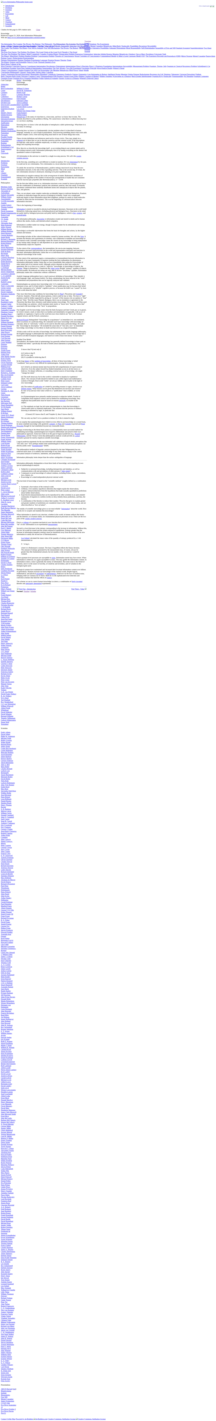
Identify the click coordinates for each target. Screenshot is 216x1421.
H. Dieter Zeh (6, 1371)
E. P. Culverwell (6, 856)
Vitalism (198, 74)
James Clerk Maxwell (8, 1112)
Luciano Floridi (6, 365)
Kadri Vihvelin (6, 688)
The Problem (14, 48)
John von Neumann (8, 1328)
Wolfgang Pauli (6, 1157)
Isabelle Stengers (7, 662)
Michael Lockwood (8, 496)
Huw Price (5, 583)
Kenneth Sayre (6, 621)
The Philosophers (59, 44)
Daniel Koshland (7, 1058)
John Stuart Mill (6, 536)
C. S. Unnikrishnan (8, 1308)
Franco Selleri (6, 1245)
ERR (2, 111)
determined (74, 162)
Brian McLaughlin (7, 524)
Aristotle (4, 209)
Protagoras (4, 587)
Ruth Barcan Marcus (8, 508)
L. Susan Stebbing (7, 660)
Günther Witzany (7, 1365)
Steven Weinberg (7, 1342)
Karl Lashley (5, 1072)
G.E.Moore (5, 540)
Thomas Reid (5, 601)
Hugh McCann (6, 518)
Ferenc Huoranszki (7, 437)
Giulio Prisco (5, 1187)
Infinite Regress (106, 54)
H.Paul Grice (5, 399)
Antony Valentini (7, 1312)
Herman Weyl (6, 1349)
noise (53, 558)
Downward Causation (9, 105)
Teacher (26, 591)
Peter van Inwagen (7, 682)
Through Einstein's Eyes (46, 62)
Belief (29, 54)
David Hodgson (6, 425)
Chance (8, 20)
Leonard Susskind (7, 1284)
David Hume (5, 435)
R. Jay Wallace (6, 696)
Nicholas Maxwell (7, 514)
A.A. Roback (5, 1207)
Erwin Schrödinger (7, 1237)
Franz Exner (5, 916)
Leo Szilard (5, 1286)
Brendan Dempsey (7, 324)
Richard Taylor (6, 674)
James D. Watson (7, 1336)
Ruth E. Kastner (6, 1041)
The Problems (81, 44)
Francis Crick (5, 854)
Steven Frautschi (7, 930)
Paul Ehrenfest (6, 904)
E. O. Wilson (5, 1363)
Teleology (167, 74)
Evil (38, 46)
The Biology (36, 44)
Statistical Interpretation (33, 68)
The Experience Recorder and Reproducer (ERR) (163, 56)
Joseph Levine (6, 482)
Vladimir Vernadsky (8, 1318)
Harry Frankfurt (6, 371)
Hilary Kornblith (7, 458)
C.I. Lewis (20, 109)
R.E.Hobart (5, 421)
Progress (51, 60)
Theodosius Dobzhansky (5, 889)
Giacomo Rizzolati (7, 1205)
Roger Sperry (5, 1270)
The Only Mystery (59, 68)
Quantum (8, 22)
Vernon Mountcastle (8, 1134)
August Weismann (7, 1344)
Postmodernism (6, 139)
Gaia (89, 74)
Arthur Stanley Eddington (6, 899)
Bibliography (14, 72)
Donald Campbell (7, 815)
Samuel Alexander (7, 195)
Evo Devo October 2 (8, 1409)
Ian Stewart (5, 1278)
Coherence (5, 97)
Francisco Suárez (7, 672)
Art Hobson (5, 1017)
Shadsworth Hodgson (8, 427)
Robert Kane (5, 445)
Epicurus (4, 348)
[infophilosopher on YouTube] (213, 6)
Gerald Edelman (6, 902)
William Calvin (6, 813)
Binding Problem (31, 56)
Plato (2, 577)
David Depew (6, 882)
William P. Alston (23, 88)
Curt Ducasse (5, 338)
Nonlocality (125, 46)
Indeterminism (71, 66)
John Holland (5, 1021)
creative (79, 213)
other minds (66, 471)
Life (6, 16)
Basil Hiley (5, 1015)
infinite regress (26, 389)
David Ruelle (5, 1219)
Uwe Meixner (6, 530)
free (74, 213)
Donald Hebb (6, 999)
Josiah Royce (5, 611)
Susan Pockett (6, 1175)
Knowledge (9, 14)
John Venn (4, 686)
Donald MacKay (7, 1100)
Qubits (41, 78)
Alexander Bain (6, 223)
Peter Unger (5, 680)
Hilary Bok (5, 255)
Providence (150, 54)
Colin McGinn (6, 520)
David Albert (5, 734)
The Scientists (71, 44)
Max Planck (5, 1173)
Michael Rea (5, 599)
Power (75, 70)
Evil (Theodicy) (63, 52)
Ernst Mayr (5, 1116)
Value (7, 12)
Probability (5, 141)
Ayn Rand (4, 597)
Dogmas (21, 60)
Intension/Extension (8, 119)
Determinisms (12, 60)
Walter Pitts (5, 1171)
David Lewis (5, 488)
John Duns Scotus (7, 627)
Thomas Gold (6, 963)
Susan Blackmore (7, 247)
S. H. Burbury (6, 809)
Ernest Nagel (5, 542)
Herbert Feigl (5, 352)
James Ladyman (6, 468)
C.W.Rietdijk (5, 607)
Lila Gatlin (5, 944)
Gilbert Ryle (5, 617)
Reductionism (18, 58)
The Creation (17, 44)
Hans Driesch (6, 892)
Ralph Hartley (6, 991)
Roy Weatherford (7, 702)
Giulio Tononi (6, 1300)
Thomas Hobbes (7, 423)
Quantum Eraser (6, 78)
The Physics (27, 44)
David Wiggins (6, 714)
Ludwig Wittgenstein (8, 720)
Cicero (3, 298)
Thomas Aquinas (7, 207)
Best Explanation (7, 88)
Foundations (107, 66)
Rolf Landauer (6, 1066)
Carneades (4, 284)
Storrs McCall (6, 516)
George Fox (5, 926)
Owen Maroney (6, 1106)
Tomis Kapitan (6, 449)
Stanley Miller (6, 1128)
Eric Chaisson (6, 827)
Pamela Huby (6, 433)
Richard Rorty (6, 609)
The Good (39, 52)
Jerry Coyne (5, 849)
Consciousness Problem (46, 56)
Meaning (115, 54)
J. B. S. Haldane (6, 983)
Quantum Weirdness (31, 78)
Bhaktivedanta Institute (6, 1392)
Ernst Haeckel (6, 979)
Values (81, 70)
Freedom (8, 10)
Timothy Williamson (8, 718)
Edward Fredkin (6, 932)
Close (38, 30)
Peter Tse (4, 1302)
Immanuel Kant (6, 447)
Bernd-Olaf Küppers (8, 1064)
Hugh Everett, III (7, 914)
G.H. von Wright (7, 692)
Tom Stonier (5, 1280)
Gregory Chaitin (6, 829)
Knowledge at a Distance (122, 76)
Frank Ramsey (6, 595)
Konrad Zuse (5, 1379)
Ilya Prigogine (6, 1183)
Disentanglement (47, 76)
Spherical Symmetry (51, 78)
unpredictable (21, 215)
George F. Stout (6, 664)
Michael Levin (6, 480)
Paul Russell (5, 615)
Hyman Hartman (7, 993)
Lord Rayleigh (6, 1199)
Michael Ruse (6, 1223)
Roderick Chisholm (8, 294)
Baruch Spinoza (6, 658)
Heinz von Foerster (8, 1324)
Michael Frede (6, 377)
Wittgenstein (21, 436)
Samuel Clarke (6, 304)
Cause (3, 90)
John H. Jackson (7, 1025)
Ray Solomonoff (7, 1266)
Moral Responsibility (133, 48)
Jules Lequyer (6, 476)
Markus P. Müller (7, 1138)
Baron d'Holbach (7, 429)
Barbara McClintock (8, 1120)
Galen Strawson (6, 666)
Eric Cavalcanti (6, 825)
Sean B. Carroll (6, 821)
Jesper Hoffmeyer (7, 1019)
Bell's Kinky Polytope (20, 76)
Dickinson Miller (7, 538)
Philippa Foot (5, 367)
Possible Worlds (6, 137)
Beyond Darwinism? (22, 74)
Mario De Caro (6, 318)
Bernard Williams (7, 716)
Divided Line (5, 103)
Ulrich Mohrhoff (7, 1130)
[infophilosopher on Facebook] (211, 6)
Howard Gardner (7, 942)
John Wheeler (6, 1351)
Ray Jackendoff (6, 1027)
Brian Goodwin (6, 967)
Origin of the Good (50, 52)
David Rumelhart (7, 1221)
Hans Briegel (5, 797)
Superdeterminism (196, 48)
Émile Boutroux (6, 262)
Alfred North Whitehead (5, 709)
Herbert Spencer (6, 1268)
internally (62, 400)
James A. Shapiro (7, 1250)
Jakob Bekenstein (7, 763)
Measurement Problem (141, 66)
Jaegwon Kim (6, 453)
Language (43, 60)
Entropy (75, 74)
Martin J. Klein (6, 1045)
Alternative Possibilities (100, 48)
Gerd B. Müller (6, 1136)
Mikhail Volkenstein (8, 1322)
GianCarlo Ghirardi (8, 953)
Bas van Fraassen (7, 375)
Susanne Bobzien (7, 249)
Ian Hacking (5, 401)
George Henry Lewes (8, 484)
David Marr (5, 1108)
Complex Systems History (49, 54)
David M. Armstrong (24, 90)
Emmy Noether (6, 1140)
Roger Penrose (6, 1163)
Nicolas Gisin (6, 959)
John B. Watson (6, 1338)
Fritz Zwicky (5, 1381)
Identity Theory (6, 113)
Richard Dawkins (7, 866)
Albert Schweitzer (7, 629)
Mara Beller (5, 767)
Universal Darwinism (187, 74)
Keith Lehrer (5, 472)
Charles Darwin (6, 862)
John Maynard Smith (8, 1114)
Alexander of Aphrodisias (5, 192)
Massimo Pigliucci (7, 1165)
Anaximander (6, 199)
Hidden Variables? (106, 76)
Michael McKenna (7, 522)
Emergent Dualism (7, 109)
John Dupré (5, 894)
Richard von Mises (7, 1326)
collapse (26, 522)
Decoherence (51, 66)
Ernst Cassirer (6, 290)
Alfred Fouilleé (6, 369)
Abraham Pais (6, 1153)
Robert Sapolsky (7, 1227)
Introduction (9, 6)
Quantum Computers (201, 76)
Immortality (65, 46)
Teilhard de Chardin (8, 1290)
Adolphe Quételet (7, 1193)
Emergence (79, 54)
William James (6, 441)
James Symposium (7, 1401)
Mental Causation (96, 46)
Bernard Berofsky (7, 241)
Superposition (47, 68)
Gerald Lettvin (6, 1078)
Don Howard (5, 1023)
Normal (19, 591)
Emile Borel (5, 787)
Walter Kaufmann (7, 451)
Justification (5, 123)
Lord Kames (5, 443)
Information (5, 117)
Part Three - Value (77, 589)
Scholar (33, 591)
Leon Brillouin (6, 799)
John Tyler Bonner (7, 785)
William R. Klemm (7, 1047)
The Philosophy (47, 44)
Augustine (4, 217)
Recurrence (143, 46)
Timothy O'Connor (7, 559)
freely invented (77, 581)
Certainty (4, 92)
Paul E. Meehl (6, 528)
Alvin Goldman (6, 387)
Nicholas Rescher (7, 605)
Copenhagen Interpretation (36, 66)
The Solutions (91, 44)
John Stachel (5, 1272)
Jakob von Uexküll (7, 1330)
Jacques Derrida (6, 328)
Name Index (31, 72)
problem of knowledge (43, 361)
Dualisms (26, 46)
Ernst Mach (5, 1098)
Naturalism (5, 133)
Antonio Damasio (7, 858)
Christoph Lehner (7, 470)
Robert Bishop (6, 243)
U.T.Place (4, 575)
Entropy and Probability (18, 62)
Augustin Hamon (7, 987)
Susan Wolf (5, 722)
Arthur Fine (5, 354)
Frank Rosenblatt (7, 1215)
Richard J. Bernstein (8, 239)
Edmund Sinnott (6, 1260)
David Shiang (6, 637)
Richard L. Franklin (8, 373)
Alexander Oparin (7, 1151)
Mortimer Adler (6, 187)
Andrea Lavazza (7, 466)
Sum (82, 236)
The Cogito (5, 48)
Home (19, 80)
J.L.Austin (4, 219)
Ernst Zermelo (6, 1375)
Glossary (23, 72)
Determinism (60, 66)
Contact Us (5, 1419)
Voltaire (3, 690)
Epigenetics (83, 74)
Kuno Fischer (6, 359)
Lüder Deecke (6, 870)
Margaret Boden (6, 777)
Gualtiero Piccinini (7, 571)
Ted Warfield (5, 700)
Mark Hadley (5, 977)
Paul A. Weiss (6, 1346)
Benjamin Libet (6, 1084)
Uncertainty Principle (89, 68)
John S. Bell (5, 765)
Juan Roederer (6, 1211)
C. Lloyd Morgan (7, 492)
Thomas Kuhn (6, 464)
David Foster (5, 922)
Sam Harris (5, 409)
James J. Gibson (6, 957)
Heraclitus (4, 419)
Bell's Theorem (6, 76)
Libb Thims (5, 1292)
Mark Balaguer (6, 225)
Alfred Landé (5, 1068)
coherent (20, 140)
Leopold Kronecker (8, 1062)
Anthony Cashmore (8, 823)
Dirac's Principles (82, 66)
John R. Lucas (6, 502)
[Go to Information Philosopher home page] (17, 2)
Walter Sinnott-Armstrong (6, 646)
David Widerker (6, 712)
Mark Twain (5, 678)
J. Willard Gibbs (6, 955)
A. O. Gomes (5, 965)
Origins (130, 74)
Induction (73, 46)
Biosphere (43, 74)
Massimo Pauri (6, 1159)
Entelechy (68, 74)
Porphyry (4, 581)
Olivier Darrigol (6, 860)
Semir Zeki (5, 1373)
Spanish (87, 51)
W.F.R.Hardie (6, 407)
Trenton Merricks (7, 534)
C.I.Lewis (4, 486)
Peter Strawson (6, 668)
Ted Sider (4, 641)
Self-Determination (148, 48)
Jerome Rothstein (7, 1217)
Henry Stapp (5, 1276)
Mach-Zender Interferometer (142, 76)
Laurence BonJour (7, 257)
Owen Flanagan (6, 363)
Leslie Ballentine (7, 750)
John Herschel (6, 1011)
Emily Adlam (5, 732)
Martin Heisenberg (7, 1001)
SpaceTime (21, 68)
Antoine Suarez (6, 1282)
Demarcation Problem (67, 54)
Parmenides (5, 561)
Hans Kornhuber (7, 1054)
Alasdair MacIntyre (8, 506)
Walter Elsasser (6, 912)
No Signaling (188, 76)
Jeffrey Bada (5, 746)
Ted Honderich (6, 431)
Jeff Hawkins (5, 995)
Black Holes (5, 64)
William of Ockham (8, 557)
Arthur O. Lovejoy (7, 498)
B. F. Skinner (5, 1262)
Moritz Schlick (6, 625)
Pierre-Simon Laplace (8, 1070)
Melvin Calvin (6, 811)
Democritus (5, 320)
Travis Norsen (6, 1146)
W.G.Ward (5, 698)
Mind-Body (117, 46)
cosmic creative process (33, 519)
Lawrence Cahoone (8, 274)
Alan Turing (5, 1304)
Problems (8, 8)
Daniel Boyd (5, 264)
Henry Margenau (7, 1102)
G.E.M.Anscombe (7, 201)
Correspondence (6, 99)
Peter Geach (5, 381)
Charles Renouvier (7, 603)
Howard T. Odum (7, 1148)
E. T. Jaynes (5, 1031)
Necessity (4, 135)
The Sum (4, 54)
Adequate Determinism (117, 48)
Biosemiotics (35, 74)
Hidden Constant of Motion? (89, 76)
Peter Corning (6, 845)
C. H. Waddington (7, 1332)
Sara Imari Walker (7, 1334)
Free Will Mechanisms (52, 48)
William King (5, 455)
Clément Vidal (6, 1320)
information (65, 509)
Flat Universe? (46, 46)
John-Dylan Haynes (8, 997)
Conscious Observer (19, 66)
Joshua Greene (6, 971)
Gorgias (4, 389)
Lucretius (4, 504)
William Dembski (7, 322)
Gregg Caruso (6, 288)
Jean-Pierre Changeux (9, 831)
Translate (87, 41)
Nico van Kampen (7, 1310)
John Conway (6, 839)
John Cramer (5, 851)
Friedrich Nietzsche (8, 548)
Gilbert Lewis (6, 1082)
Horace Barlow (6, 759)
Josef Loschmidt (6, 1094)
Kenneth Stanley (7, 1274)
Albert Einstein (6, 908)
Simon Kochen (6, 1052)
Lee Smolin (5, 1264)
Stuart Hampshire (7, 405)
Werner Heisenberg (8, 1003)
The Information (6, 44)
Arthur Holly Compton (5, 836)
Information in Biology (99, 74)
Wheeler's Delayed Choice (89, 78)
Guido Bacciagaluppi (8, 748)
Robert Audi (5, 215)
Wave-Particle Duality (105, 68)
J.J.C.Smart (5, 651)
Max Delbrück (6, 878)
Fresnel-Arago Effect (70, 76)
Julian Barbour (6, 757)
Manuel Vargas (6, 684)
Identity (58, 46)
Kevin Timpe (5, 676)
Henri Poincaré (6, 1177)
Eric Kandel (5, 1039)
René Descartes (6, 330)
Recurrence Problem (189, 66)
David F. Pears (6, 563)
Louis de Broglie (7, 874)
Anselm (3, 203)
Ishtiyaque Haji (6, 403)
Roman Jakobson (7, 1029)
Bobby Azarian (6, 740)
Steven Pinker (6, 573)
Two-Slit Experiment (73, 68)
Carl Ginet (4, 385)
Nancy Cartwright (7, 286)
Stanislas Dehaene (7, 876)
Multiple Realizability (8, 131)
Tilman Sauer (5, 1229)
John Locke (5, 494)
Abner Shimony (6, 1254)
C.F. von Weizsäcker (8, 704)
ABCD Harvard (6, 1389)
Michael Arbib (6, 738)
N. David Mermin (7, 1124)
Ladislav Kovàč (6, 1060)
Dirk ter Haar (5, 973)
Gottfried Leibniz (7, 474)
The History (23, 48)
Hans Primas (5, 1185)
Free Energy (12, 52)
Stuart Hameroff (6, 985)
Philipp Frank (6, 928)
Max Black (5, 245)
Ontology (132, 54)
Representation (28, 58)
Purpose (4, 58)
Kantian (19, 268)
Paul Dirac (4, 886)
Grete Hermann (6, 1009)
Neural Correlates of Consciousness (87, 56)
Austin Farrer (5, 350)
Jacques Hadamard (7, 975)
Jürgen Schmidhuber (8, 1235)
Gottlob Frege (6, 379)
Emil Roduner (6, 1209)
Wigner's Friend (118, 68)
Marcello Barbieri (7, 752)
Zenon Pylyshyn (7, 1189)
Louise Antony (6, 205)
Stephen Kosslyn (7, 1056)
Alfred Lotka (5, 1096)
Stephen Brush (6, 803)
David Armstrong (7, 211)
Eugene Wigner (6, 1359)
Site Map (12, 1419)
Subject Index (41, 72)
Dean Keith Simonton (8, 1258)
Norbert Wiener (6, 1357)
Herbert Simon (6, 1256)
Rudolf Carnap (6, 282)
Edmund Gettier (6, 383)
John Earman (5, 340)
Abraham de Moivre (8, 880)
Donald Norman (6, 1144)
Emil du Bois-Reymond (6, 252)
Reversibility (151, 46)
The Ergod (73, 52)
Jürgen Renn (5, 1203)
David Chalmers (6, 292)
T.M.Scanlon (5, 623)
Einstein (27, 70)
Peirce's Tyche (32, 62)
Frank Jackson (6, 439)
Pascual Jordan (6, 1037)
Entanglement (10, 24)
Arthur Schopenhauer (8, 631)
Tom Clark (5, 300)
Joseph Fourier (6, 924)
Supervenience (6, 149)
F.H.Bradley (5, 266)
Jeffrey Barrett (6, 227)
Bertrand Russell (7, 613)
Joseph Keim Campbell (5, 279)
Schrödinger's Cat (203, 66)
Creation (21, 70)
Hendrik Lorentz (7, 1092)
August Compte (6, 308)
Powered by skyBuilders (25, 1419)
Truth (164, 54)
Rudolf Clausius (6, 833)
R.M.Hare (4, 413)
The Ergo (4, 52)
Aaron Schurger (6, 1239)
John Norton (5, 550)
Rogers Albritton (7, 189)
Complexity (35, 54)
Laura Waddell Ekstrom (6, 343)
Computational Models (108, 56)
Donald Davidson (7, 316)
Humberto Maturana (8, 1110)
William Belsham (7, 231)
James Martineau (7, 512)
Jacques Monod (6, 1132)
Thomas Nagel (6, 544)
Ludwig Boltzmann (8, 783)
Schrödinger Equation (8, 68)
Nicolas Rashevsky (8, 1197)
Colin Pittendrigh (7, 1169)
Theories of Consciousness (64, 56)
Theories (63, 60)
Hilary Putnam (6, 589)
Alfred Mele (5, 532)
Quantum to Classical (174, 66)
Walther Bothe (6, 793)
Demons (4, 60)
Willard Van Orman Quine (26, 111)
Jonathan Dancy (6, 314)
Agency (10, 58)
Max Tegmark (6, 1288)
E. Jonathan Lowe (7, 500)
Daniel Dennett (6, 326)
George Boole (6, 260)
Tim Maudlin (5, 510)
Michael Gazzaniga (8, 946)
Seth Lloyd (5, 1088)
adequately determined (34, 583)
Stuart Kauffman (7, 1043)
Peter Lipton (5, 490)
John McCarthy (6, 1118)
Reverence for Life (156, 74)
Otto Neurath (5, 546)
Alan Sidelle (5, 639)
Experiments (35, 60)
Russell (77, 434)
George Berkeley (7, 235)
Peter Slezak (5, 649)
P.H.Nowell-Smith (7, 552)
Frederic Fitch (6, 361)
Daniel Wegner (6, 1340)
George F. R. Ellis (7, 910)
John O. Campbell (7, 817)
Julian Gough (5, 969)
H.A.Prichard (5, 585)
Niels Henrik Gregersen (5, 396)
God (53, 46)
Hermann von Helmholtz (6, 1006)
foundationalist (37, 446)
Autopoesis (11, 74)
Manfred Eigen (6, 906)
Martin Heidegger (7, 417)
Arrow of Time (6, 46)
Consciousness (17, 46)
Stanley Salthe (6, 1225)
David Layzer (6, 1074)
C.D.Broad (5, 268)
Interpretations (117, 66)
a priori (77, 436)
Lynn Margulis (6, 1104)
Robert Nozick (6, 554)
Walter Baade (5, 742)
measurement (52, 524)
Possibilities (134, 46)
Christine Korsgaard (8, 460)
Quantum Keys (157, 76)
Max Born (4, 789)
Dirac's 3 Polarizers (96, 66)
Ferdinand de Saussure (5, 1232)
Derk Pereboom (6, 569)
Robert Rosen (6, 1213)
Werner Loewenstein (8, 1090)
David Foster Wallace (8, 694)
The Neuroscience (85, 48)
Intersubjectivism (7, 121)
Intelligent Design (114, 74)
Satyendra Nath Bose (8, 791)
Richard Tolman (6, 1298)
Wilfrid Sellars (6, 635)
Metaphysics (107, 46)
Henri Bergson (6, 233)
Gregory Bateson (7, 761)
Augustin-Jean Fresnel (6, 935)
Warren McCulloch (8, 1122)
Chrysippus (5, 296)
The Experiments (103, 44)
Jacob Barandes (6, 755)
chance (49, 578)
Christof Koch (6, 1049)
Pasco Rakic (5, 1195)
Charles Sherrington (8, 1252)
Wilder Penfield (6, 1161)
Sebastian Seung (7, 1241)
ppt (14, 1389)
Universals (158, 54)
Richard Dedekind (7, 872)
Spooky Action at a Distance (69, 78)
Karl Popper (5, 579)
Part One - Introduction (27, 589)
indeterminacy (51, 574)
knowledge (41, 219)
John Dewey (5, 332)
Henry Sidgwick (7, 643)
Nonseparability (177, 76)
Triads (69, 60)
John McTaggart (6, 526)
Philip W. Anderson (8, 736)
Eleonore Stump (6, 670)
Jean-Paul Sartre (6, 619)
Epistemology (88, 54)
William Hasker (6, 411)
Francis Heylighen (7, 1013)
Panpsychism (210, 56)
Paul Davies (5, 864)
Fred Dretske (5, 336)
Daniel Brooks (6, 801)
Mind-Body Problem (17, 56)
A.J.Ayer (4, 221)
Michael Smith (6, 656)
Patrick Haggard (6, 981)
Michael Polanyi (6, 1179)
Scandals (8, 26)
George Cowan (6, 847)
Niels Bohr (5, 781)
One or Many (140, 54)
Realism (4, 143)
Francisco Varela (7, 1314)
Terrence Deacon (7, 868)
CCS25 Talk (5, 1403)
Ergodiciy (33, 46)
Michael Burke (6, 270)
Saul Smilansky (6, 653)
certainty (52, 424)
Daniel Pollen (6, 1181)
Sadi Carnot (5, 819)
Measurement (85, 46)
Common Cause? (34, 76)
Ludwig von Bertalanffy (5, 772)
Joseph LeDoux (6, 1076)
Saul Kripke (5, 462)
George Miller (6, 1126)
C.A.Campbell (6, 276)
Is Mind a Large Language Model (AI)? (131, 56)
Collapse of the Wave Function (11, 65)
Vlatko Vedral (6, 1316)
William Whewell (7, 706)
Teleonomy (175, 74)
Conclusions (5, 72)
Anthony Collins (7, 306)
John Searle (5, 633)
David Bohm (5, 779)
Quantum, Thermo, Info (157, 66)
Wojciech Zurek (6, 1377)
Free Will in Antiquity (36, 48)
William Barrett (6, 229)
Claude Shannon (7, 1247)
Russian (87, 49)
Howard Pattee (6, 1155)
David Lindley (6, 1086)
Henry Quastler (6, 1191)
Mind (7, 18)
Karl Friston (5, 938)
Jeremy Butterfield (7, 272)
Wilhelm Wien (6, 1355)
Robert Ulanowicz (7, 1306)
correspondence (36, 248)
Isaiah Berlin (5, 237)
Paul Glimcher (6, 961)
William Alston (6, 197)
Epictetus (4, 346)
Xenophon (4, 724)
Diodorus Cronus (7, 312)
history (27, 361)
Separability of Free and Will (165, 48)
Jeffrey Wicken (6, 1353)
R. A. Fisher (5, 920)
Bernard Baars (6, 744)
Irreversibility (128, 66)
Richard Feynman (7, 918)
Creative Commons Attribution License (62, 1419)
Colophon (49, 72)
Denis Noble (5, 1142)
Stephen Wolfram (7, 1369)
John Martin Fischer (8, 356)
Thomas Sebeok (6, 1243)
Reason (57, 60)
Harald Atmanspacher (8, 213)
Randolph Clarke (7, 302)
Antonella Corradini (8, 310)
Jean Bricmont (6, 795)
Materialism (5, 125)
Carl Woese (5, 1367)
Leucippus (4, 478)
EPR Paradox (58, 76)
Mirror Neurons (186, 56)
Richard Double (6, 334)
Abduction (4, 84)
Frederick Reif (6, 1201)
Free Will (33, 70)
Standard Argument (183, 48)
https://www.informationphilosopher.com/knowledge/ (26, 37)
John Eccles (5, 896)
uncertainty (40, 574)
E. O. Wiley (5, 1361)
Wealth (86, 70)
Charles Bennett (6, 769)
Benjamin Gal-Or (7, 940)
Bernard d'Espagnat (8, 884)
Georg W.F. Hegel (7, 415)
